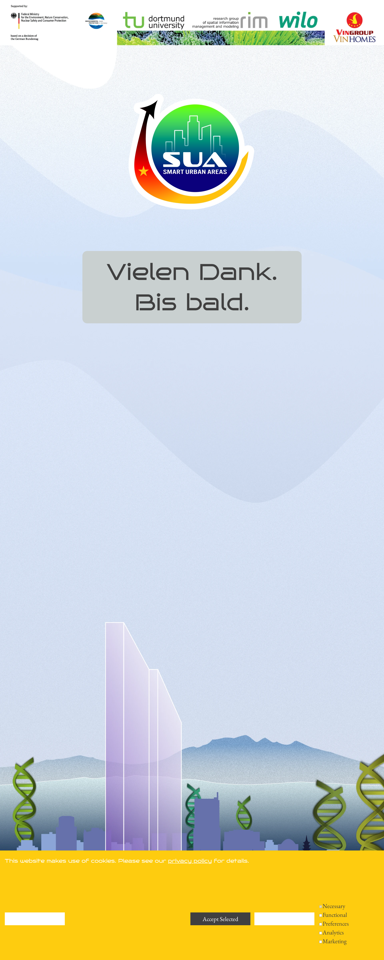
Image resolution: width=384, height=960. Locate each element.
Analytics (333, 932)
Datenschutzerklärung (77, 936)
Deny (34, 919)
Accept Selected (220, 919)
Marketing (335, 941)
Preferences (336, 923)
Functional (335, 915)
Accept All (284, 919)
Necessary (334, 906)
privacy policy (190, 861)
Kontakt (49, 946)
